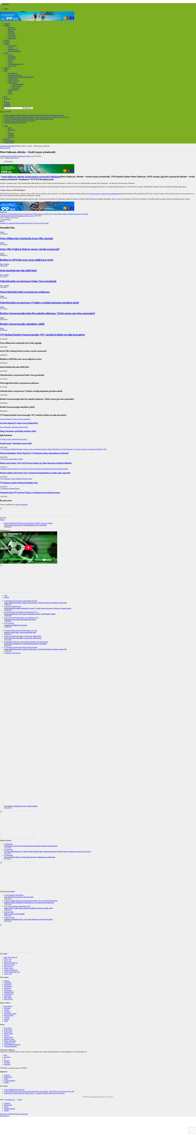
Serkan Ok (47, 214)
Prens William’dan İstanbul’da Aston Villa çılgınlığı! (26, 238)
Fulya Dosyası (12, 73)
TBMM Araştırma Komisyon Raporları (20, 77)
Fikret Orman (12, 46)
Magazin (7, 68)
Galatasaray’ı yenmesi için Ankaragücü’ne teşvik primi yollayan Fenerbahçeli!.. (31, 846)
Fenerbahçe (12, 35)
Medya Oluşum (94, 1097)
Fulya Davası (8, 999)
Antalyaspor (8, 990)
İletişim (6, 1082)
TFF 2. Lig (7, 961)
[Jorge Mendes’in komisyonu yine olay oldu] (13, 895)
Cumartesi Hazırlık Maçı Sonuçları (15, 122)
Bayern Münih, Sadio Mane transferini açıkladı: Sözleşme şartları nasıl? (28, 908)
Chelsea (6, 1010)
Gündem (7, 25)
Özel (5, 71)
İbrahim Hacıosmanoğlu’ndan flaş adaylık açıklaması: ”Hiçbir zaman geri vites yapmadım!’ (47, 313)
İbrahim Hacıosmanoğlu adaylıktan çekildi (22, 323)
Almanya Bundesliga (11, 970)
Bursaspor (11, 33)
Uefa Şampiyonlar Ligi (15, 64)
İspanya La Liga (9, 964)
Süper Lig (11, 27)
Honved (21, 214)
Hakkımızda (8, 1077)
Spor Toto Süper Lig (10, 957)
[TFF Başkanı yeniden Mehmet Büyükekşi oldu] (16, 479)
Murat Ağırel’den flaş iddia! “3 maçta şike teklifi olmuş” (23, 638)
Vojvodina (85, 214)
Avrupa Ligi (12, 66)
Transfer (6, 40)
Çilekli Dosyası (13, 79)
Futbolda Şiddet (13, 90)
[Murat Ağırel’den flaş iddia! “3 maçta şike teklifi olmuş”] (23, 636)
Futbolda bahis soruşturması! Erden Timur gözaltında (28, 281)
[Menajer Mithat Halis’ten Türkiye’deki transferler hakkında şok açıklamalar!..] (8, 855)
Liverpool (7, 1012)
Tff (52, 214)
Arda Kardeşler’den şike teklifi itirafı (18, 270)
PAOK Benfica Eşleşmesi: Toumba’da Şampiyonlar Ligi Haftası (25, 525)
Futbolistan (3, 146)
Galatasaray (12, 36)
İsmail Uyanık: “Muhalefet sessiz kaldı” (16, 443)
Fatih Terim (8, 1028)
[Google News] (5, 219)
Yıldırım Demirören (14, 51)
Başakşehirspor (9, 992)
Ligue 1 (10, 62)
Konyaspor (7, 995)
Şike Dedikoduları (18, 84)
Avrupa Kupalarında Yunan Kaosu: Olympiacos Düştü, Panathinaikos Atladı (28, 119)
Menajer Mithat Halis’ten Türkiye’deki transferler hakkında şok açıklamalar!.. (30, 857)
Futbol (6, 69)
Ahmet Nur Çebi (9, 1043)
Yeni (5, 595)
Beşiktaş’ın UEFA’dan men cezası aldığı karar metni (26, 259)
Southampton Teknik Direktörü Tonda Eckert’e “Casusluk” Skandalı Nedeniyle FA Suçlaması (34, 1093)
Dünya (6, 53)
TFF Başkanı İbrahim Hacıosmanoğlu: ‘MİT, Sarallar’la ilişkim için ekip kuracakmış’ (42, 334)
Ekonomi (7, 42)
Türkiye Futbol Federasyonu (72, 214)
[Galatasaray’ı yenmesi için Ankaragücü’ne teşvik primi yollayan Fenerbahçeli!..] (8, 844)
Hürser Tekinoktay (10, 1041)
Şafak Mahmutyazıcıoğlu (12, 1044)
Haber (10, 146)
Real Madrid (8, 1006)
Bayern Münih (8, 1015)
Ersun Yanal (8, 1032)
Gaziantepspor (8, 994)
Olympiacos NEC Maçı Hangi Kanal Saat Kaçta (19, 121)
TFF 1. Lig (7, 959)
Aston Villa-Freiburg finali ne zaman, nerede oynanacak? (30, 249)
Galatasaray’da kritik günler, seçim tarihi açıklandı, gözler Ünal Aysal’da (28, 919)
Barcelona (7, 1008)
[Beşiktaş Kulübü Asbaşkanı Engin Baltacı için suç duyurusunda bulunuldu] (31, 900)
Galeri (10, 93)
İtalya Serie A (8, 966)
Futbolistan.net (10, 1100)
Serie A (10, 60)
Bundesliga (11, 57)
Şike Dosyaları (17, 86)
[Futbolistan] (4, 4)
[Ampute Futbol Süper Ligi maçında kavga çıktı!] (20, 630)
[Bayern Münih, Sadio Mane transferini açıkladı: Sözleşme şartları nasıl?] (17, 906)
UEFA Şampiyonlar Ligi (12, 972)
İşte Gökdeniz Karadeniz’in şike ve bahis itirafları (20, 806)
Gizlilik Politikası (9, 1081)
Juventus (7, 1017)
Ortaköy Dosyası (13, 80)
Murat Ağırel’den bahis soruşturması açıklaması (25, 291)
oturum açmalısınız (21, 504)
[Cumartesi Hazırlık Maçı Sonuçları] (9, 623)
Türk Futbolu (58, 214)
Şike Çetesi (15, 88)
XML (20, 1100)
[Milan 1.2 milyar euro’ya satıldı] (8, 912)
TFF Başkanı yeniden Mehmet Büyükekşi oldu (19, 483)
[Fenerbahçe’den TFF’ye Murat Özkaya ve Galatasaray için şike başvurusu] (10, 488)
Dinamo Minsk (13, 214)
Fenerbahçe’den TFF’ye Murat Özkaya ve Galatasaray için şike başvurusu (30, 492)
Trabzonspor (12, 38)
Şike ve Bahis (12, 82)
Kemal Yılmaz (28, 214)
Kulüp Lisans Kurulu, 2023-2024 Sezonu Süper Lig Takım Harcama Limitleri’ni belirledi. (36, 463)
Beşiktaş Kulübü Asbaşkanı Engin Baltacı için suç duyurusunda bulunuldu (29, 903)
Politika (6, 44)
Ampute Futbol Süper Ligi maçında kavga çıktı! (20, 632)
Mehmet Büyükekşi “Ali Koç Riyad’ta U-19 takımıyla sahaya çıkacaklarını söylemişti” (34, 453)
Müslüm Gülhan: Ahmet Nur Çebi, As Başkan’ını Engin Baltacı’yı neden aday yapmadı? (35, 473)
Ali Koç (10, 47)
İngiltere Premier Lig (10, 963)
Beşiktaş (11, 31)
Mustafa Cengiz (13, 49)
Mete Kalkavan (39, 214)
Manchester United (10, 1013)
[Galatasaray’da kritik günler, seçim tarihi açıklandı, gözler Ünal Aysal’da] (9, 917)
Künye (6, 1079)
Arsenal (6, 1019)
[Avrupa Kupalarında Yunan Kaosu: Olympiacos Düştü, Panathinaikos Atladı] (21, 612)
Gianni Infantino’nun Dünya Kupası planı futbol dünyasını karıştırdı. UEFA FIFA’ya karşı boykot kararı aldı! (39, 1091)
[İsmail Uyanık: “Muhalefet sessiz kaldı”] (13, 439)
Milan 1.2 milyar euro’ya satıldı (14, 914)
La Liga (10, 55)
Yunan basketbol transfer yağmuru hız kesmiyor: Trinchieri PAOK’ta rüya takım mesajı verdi (34, 115)
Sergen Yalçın (8, 1033)
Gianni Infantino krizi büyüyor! (14, 1089)
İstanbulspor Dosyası (15, 75)
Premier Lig (12, 58)
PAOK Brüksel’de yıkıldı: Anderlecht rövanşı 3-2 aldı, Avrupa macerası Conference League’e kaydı (36, 117)
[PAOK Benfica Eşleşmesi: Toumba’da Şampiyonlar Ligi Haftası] (26, 642)
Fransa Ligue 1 (9, 968)
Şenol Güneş (8, 1030)
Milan (6, 1021)
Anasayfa (7, 1075)
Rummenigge (21, 156)
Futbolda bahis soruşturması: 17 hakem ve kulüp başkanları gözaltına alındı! (39, 302)
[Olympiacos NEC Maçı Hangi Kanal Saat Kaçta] (21, 617)
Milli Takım (12, 29)
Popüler (6, 597)
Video (10, 91)
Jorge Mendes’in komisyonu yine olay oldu (18, 897)
